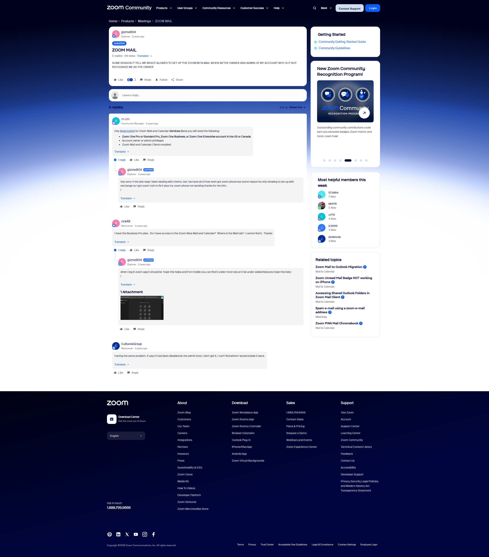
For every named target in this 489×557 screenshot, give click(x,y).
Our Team (183, 426)
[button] (145, 56)
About (182, 403)
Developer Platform (189, 495)
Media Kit (183, 481)
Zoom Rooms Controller (246, 426)
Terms (240, 544)
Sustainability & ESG (189, 467)
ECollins (333, 192)
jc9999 (333, 226)
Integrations (184, 440)
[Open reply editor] (208, 95)
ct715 (332, 214)
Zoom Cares (185, 474)
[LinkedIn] (118, 534)
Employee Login (368, 544)
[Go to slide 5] (346, 160)
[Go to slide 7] (361, 160)
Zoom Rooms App (243, 419)
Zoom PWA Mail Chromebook (337, 323)
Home (113, 21)
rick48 (125, 221)
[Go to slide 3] (335, 160)
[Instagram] (144, 534)
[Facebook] (153, 534)
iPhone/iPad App (242, 447)
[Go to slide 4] (340, 160)
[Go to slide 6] (353, 160)
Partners (182, 447)
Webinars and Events (299, 440)
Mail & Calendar (325, 271)
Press (180, 460)
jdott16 (333, 203)
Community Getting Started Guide (342, 42)
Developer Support (352, 474)
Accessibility (348, 467)
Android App (239, 453)
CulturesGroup (131, 344)
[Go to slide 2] (330, 160)
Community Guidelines (334, 48)
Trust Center (267, 544)
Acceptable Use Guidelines (292, 544)
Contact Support (349, 8)
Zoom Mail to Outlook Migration (339, 267)
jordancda (335, 237)
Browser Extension (243, 433)
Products (127, 21)
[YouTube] (135, 534)
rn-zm (125, 119)
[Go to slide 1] (324, 160)
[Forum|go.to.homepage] (129, 8)
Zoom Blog (184, 412)
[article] (208, 140)
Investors (183, 453)
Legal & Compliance (322, 544)
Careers (182, 433)
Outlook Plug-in (241, 440)
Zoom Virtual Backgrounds (248, 460)
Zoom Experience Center (301, 447)
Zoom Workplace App (245, 412)
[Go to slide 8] (366, 160)
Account (346, 419)
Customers (184, 419)
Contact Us (348, 460)
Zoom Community (352, 440)
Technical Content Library (356, 447)
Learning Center (350, 433)
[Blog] (109, 534)
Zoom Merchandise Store (192, 509)
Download (240, 403)
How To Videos (186, 488)
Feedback (347, 453)
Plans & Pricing (295, 426)
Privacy (252, 544)
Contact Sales (295, 419)
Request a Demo (296, 433)
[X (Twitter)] (127, 534)
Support (347, 403)
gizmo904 (128, 32)
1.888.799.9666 (119, 507)
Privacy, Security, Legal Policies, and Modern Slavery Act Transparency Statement (360, 486)
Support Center (350, 426)
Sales (290, 403)
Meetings (144, 21)
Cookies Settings (347, 544)
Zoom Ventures (186, 502)
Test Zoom (347, 412)
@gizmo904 (127, 131)
